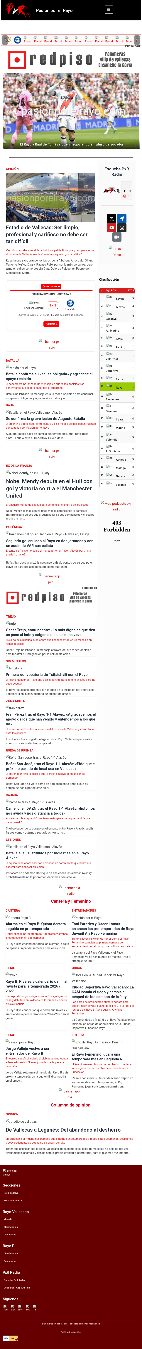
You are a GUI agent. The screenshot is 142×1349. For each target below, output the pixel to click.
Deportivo (112, 371)
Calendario (10, 1234)
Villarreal (112, 359)
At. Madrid (112, 330)
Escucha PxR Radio (14, 1280)
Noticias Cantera (13, 1200)
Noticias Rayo (11, 1193)
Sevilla (120, 298)
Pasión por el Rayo (54, 10)
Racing (120, 347)
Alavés (120, 307)
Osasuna (111, 411)
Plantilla (8, 1219)
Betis (119, 339)
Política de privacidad (71, 1332)
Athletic (121, 459)
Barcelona (112, 399)
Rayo (119, 387)
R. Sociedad (113, 451)
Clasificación (11, 1227)
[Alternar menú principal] (109, 10)
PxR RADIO (51, 324)
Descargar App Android (17, 1287)
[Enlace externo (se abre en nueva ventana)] (72, 60)
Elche (119, 379)
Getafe (120, 476)
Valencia (111, 439)
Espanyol (111, 319)
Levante (121, 484)
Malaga (121, 468)
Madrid (120, 428)
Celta (119, 419)
